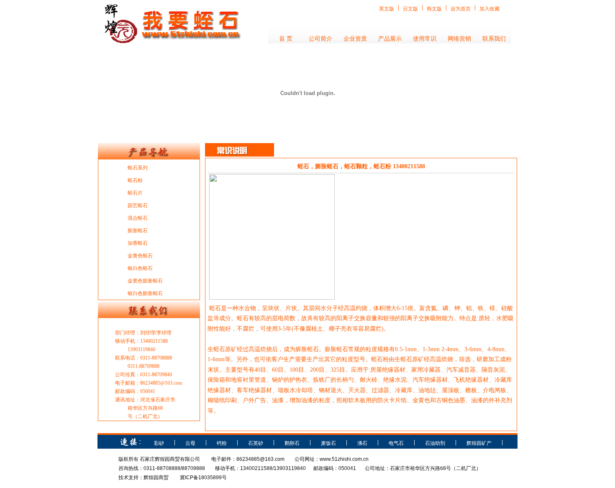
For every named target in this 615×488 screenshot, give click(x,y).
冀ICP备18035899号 (203, 477)
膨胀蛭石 (138, 231)
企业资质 (355, 39)
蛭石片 (135, 193)
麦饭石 (328, 443)
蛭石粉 (135, 180)
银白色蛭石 (140, 268)
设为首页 (461, 9)
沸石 (362, 443)
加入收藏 (489, 9)
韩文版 (434, 9)
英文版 (386, 9)
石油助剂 (435, 443)
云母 (190, 443)
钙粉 (222, 443)
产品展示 (390, 39)
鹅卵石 (292, 443)
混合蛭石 (138, 218)
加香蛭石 (138, 243)
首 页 (285, 39)
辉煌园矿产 (479, 443)
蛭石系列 (138, 168)
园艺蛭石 (138, 205)
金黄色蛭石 (140, 256)
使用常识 (424, 39)
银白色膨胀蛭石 (145, 293)
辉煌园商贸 (156, 477)
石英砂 (255, 443)
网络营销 (459, 39)
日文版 (410, 9)
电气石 (396, 443)
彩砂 (159, 443)
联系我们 (494, 39)
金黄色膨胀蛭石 (145, 281)
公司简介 (320, 39)
